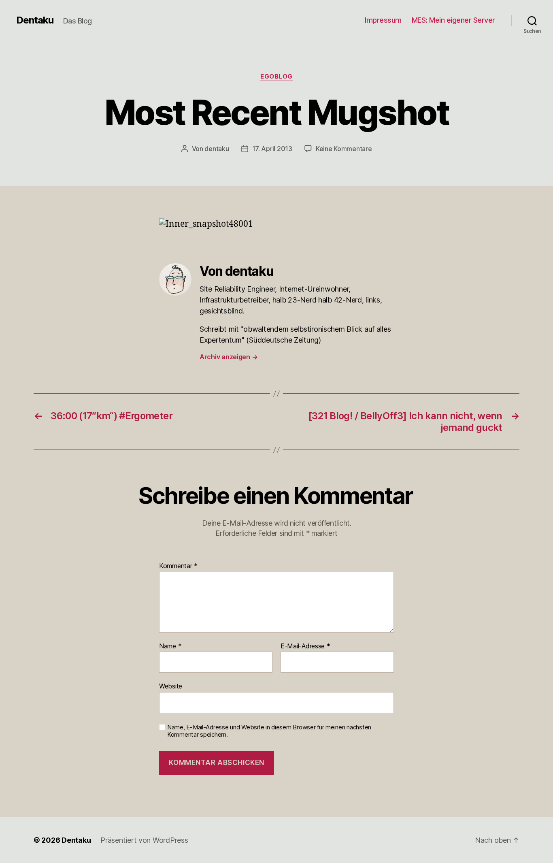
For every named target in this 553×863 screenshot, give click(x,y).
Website (170, 686)
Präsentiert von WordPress (144, 840)
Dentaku (34, 20)
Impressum (383, 20)
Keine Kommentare (344, 149)
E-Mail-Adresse (305, 646)
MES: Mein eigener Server (453, 20)
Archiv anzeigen (228, 357)
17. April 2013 (272, 149)
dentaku (216, 149)
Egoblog (276, 76)
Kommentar (178, 566)
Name (170, 646)
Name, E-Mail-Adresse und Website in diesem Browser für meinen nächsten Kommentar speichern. (269, 731)
